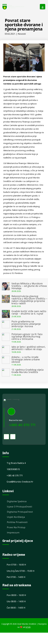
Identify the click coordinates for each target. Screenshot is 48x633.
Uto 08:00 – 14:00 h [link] (16, 601)
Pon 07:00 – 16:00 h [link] (16, 564)
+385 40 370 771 (22, 425)
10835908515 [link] (13, 469)
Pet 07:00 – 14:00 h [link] (16, 577)
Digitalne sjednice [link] (17, 501)
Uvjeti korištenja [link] (16, 516)
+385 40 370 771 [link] (15, 475)
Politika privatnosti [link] (17, 522)
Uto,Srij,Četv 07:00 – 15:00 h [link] (20, 570)
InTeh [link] (28, 627)
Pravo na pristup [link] (16, 527)
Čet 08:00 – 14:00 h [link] (16, 607)
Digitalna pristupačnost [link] (20, 511)
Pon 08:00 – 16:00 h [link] (16, 595)
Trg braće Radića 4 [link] (16, 463)
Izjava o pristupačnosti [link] (19, 506)
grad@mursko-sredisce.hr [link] (20, 481)
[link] (13, 7)
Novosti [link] (22, 33)
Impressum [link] (13, 532)
